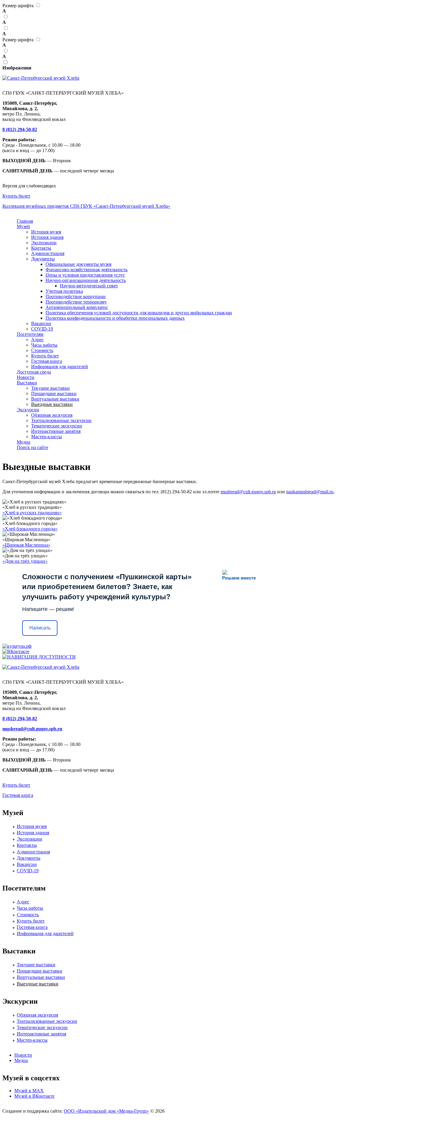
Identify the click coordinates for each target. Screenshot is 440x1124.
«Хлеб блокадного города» (29, 528)
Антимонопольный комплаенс (76, 307)
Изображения (16, 67)
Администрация (47, 253)
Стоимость (42, 350)
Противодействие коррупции (75, 296)
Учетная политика (64, 291)
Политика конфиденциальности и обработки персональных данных (115, 318)
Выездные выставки (52, 404)
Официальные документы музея (78, 264)
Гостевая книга (46, 361)
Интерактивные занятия (56, 431)
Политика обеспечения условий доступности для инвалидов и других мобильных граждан (138, 312)
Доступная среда (34, 371)
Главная (25, 221)
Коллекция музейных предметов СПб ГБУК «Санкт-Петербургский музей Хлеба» (86, 206)
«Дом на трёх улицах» (25, 561)
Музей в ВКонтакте (34, 1096)
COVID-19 (42, 328)
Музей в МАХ (29, 1090)
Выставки (27, 382)
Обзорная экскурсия (51, 415)
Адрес (37, 339)
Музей (23, 226)
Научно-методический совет (89, 285)
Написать (40, 627)
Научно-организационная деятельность (85, 280)
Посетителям (30, 334)
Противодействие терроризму (76, 301)
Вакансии (41, 323)
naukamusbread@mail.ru (309, 491)
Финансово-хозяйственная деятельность (86, 269)
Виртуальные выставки (55, 398)
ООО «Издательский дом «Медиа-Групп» (106, 1111)
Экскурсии (28, 409)
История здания (47, 237)
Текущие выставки (50, 388)
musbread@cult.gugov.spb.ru (248, 491)
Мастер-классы (46, 436)
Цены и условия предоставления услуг (85, 274)
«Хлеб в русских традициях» (32, 512)
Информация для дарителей (59, 366)
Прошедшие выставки (54, 393)
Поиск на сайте (32, 447)
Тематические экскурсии (56, 425)
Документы (43, 258)
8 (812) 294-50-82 (19, 129)
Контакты (41, 248)
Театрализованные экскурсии (61, 420)
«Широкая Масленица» (26, 544)
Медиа (23, 442)
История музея (46, 231)
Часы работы (44, 345)
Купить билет (16, 195)
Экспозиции (44, 242)
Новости (25, 377)
